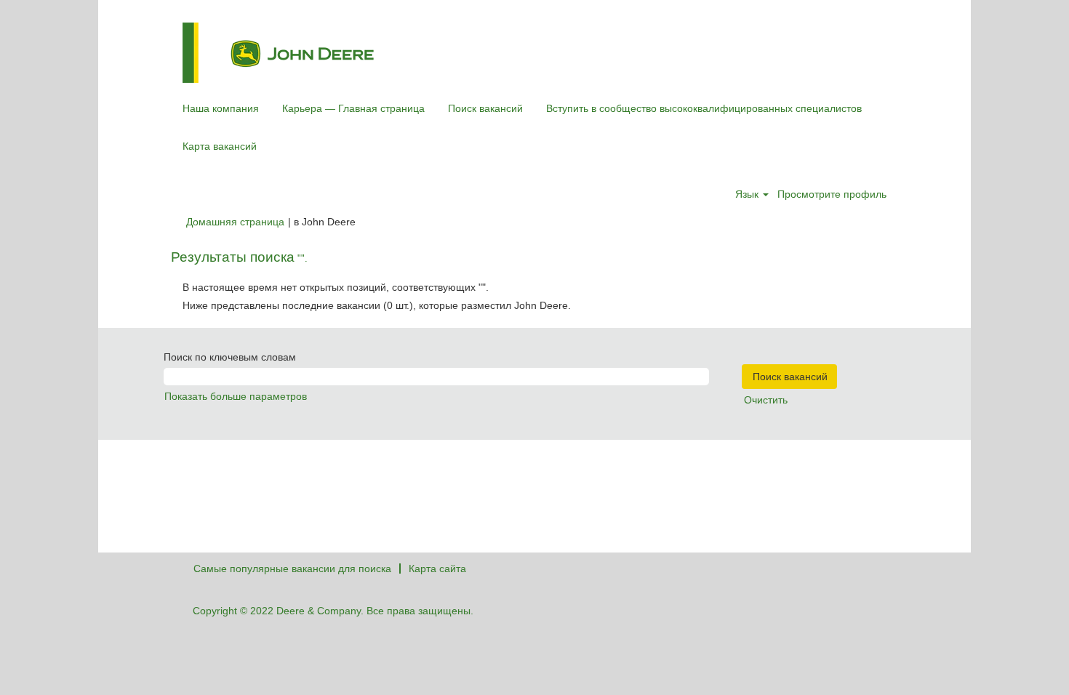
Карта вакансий (220, 146)
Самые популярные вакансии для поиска (292, 568)
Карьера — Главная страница (353, 108)
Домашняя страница (235, 222)
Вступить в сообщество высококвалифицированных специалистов (704, 108)
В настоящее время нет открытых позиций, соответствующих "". (336, 287)
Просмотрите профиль (831, 194)
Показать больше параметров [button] (235, 396)
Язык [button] (748, 194)
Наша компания (221, 108)
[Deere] (278, 53)
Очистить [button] (766, 400)
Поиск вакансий (485, 108)
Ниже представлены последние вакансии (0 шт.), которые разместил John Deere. (377, 305)
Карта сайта (437, 568)
